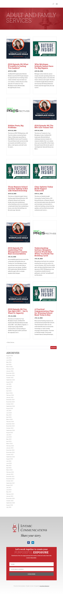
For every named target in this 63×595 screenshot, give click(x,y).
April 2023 (8, 441)
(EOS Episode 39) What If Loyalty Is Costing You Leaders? (18, 66)
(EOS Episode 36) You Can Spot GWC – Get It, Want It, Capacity (18, 311)
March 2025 (9, 393)
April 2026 (8, 364)
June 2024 (9, 412)
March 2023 (9, 443)
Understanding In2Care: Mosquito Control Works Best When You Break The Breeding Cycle (44, 252)
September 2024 (10, 406)
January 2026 (9, 371)
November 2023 (10, 426)
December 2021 (10, 476)
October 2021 (9, 481)
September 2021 (10, 483)
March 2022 (9, 470)
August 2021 (9, 485)
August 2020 (9, 505)
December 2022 (10, 450)
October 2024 (9, 404)
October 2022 (9, 454)
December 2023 (10, 423)
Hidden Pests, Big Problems (16, 126)
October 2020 (9, 500)
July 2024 (8, 410)
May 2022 (8, 465)
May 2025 (8, 388)
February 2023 (10, 445)
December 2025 (10, 373)
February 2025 (10, 395)
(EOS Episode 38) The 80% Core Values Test (44, 126)
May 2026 (8, 362)
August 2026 (9, 355)
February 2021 (10, 494)
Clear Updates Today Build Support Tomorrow (44, 189)
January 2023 (9, 448)
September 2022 (10, 456)
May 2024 (8, 415)
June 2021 (9, 489)
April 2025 (8, 391)
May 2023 (8, 439)
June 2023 (9, 437)
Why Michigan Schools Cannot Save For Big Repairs (44, 66)
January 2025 (9, 397)
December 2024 (10, 399)
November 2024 (10, 402)
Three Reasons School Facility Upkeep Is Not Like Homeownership (18, 189)
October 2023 (9, 428)
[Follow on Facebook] (28, 542)
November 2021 (10, 478)
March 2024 (9, 419)
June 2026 (9, 360)
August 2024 (9, 408)
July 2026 (8, 358)
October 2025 (9, 377)
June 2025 (9, 386)
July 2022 (8, 461)
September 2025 (10, 380)
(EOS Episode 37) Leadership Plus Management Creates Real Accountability (17, 251)
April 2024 (8, 417)
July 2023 (8, 434)
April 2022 (8, 467)
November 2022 (10, 452)
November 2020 (10, 498)
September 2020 (10, 503)
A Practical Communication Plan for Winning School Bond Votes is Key (44, 312)
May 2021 (8, 492)
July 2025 (8, 384)
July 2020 (8, 507)
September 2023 (10, 430)
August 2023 (9, 432)
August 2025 (9, 382)
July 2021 (8, 487)
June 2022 (9, 463)
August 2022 (9, 459)
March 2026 (9, 366)
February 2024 (10, 421)
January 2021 (9, 496)
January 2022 (9, 474)
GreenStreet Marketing (44, 586)
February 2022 (10, 472)
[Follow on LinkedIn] (33, 542)
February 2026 (10, 369)
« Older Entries (10, 342)
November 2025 (10, 375)
